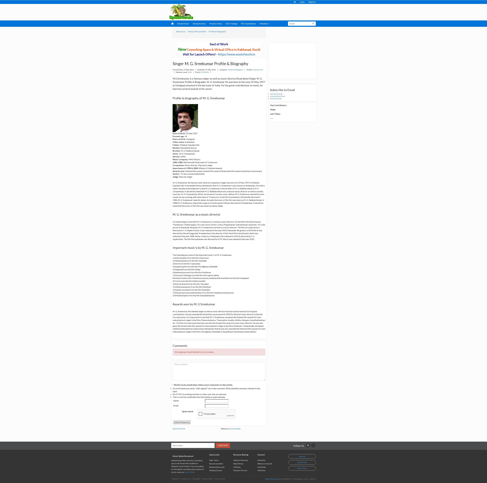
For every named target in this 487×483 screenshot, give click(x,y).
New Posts (302, 468)
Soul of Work (190, 472)
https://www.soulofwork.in (236, 54)
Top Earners (302, 462)
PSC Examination (248, 23)
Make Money (238, 464)
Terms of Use (219, 479)
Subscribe (223, 445)
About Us (175, 479)
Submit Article (178, 428)
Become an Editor (216, 464)
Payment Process (240, 470)
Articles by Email (276, 99)
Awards (302, 456)
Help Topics (214, 460)
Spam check (187, 411)
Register (312, 2)
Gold (190, 72)
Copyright (196, 479)
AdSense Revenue (240, 460)
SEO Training (231, 23)
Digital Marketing (272, 479)
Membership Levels (217, 467)
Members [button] (264, 23)
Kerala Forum (183, 23)
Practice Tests (216, 23)
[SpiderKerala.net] (181, 11)
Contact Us (185, 479)
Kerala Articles (199, 23)
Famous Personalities (197, 31)
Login (302, 2)
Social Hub (261, 467)
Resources (180, 31)
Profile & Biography (217, 31)
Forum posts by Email (277, 96)
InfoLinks (237, 467)
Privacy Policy (207, 479)
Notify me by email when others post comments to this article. (203, 385)
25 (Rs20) (205, 72)
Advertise (261, 460)
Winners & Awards (264, 464)
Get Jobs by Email (276, 94)
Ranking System (215, 470)
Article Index (235, 428)
